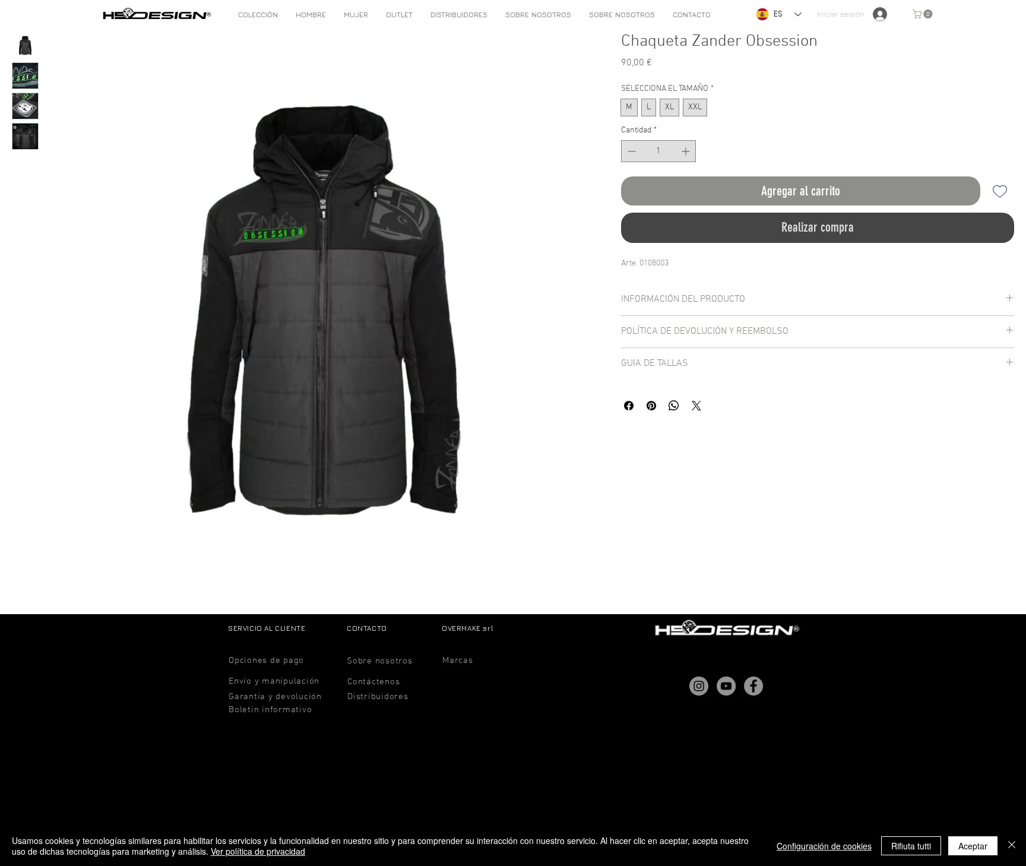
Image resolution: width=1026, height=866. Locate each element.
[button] (311, 14)
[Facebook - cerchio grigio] (753, 686)
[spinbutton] (658, 151)
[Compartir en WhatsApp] (674, 406)
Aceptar (972, 846)
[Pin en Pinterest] (651, 406)
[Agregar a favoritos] (999, 191)
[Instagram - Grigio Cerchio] (698, 686)
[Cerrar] (1012, 845)
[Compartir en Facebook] (629, 406)
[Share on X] (696, 406)
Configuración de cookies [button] (824, 846)
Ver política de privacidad (258, 851)
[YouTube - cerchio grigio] (726, 686)
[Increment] (686, 151)
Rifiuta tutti (911, 846)
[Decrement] (630, 151)
